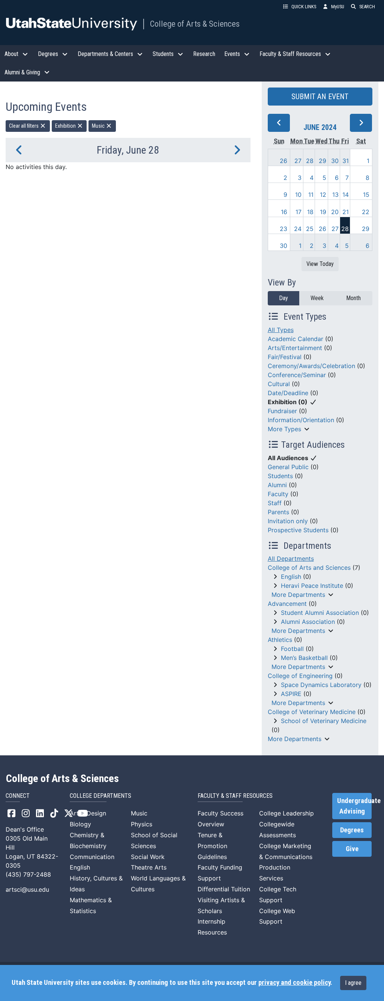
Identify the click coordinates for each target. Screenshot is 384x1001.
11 (311, 194)
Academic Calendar (295, 339)
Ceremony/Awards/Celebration (311, 366)
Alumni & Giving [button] (22, 72)
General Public (288, 467)
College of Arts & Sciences (195, 24)
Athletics (280, 639)
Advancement (287, 603)
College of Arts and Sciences (309, 567)
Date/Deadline (288, 393)
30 (335, 161)
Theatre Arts (148, 867)
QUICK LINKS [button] (303, 6)
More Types (284, 429)
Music (99, 126)
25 (310, 229)
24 (298, 229)
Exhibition (66, 126)
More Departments (298, 594)
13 (335, 194)
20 (335, 212)
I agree (353, 982)
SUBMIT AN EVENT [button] (319, 96)
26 (283, 161)
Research (204, 53)
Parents (278, 512)
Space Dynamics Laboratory (321, 684)
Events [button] (232, 53)
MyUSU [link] (337, 6)
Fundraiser (282, 411)
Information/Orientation (301, 420)
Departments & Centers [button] (105, 53)
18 (310, 212)
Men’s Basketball (304, 657)
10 (298, 194)
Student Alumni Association (320, 612)
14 (345, 194)
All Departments (291, 558)
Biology (80, 824)
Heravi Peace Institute (312, 585)
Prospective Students (298, 530)
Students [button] (163, 53)
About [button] (11, 53)
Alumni (277, 485)
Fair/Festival (285, 357)
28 (310, 161)
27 (298, 161)
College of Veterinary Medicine (312, 712)
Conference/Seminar (297, 375)
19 (323, 212)
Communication (92, 857)
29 (322, 161)
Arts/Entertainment (295, 348)
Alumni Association (308, 621)
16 (284, 212)
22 (365, 212)
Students (280, 476)
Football (292, 648)
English (291, 576)
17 (299, 212)
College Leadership (286, 813)
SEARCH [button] (367, 6)
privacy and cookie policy (294, 982)
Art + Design (88, 813)
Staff (275, 503)
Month (353, 298)
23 (283, 229)
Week (317, 298)
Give (352, 849)
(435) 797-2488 (28, 874)
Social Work (148, 857)
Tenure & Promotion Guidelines (212, 846)
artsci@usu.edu (27, 889)
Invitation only (288, 521)
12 (323, 194)
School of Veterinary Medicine (323, 721)
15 (366, 194)
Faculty (278, 494)
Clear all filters (24, 126)
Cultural (279, 384)
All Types (281, 330)
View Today (320, 263)
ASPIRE (291, 694)
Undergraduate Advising (354, 806)
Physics (141, 824)
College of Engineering (300, 675)
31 (345, 161)
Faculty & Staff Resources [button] (290, 53)
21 (345, 212)
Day (283, 298)
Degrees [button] (48, 53)
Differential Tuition (224, 889)
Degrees (352, 830)
